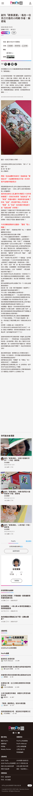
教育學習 (17, 46)
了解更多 (16, 581)
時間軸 (3, 746)
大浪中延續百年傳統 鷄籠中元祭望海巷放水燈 (15, 694)
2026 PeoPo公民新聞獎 (8, 763)
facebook (14, 733)
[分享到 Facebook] (5, 64)
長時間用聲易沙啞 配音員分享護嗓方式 (15, 711)
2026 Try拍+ (5, 760)
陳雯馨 (6, 677)
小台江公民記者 (8, 687)
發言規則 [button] (28, 541)
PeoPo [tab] (13, 541)
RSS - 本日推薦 (6, 780)
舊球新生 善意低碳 (7, 659)
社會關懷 (10, 46)
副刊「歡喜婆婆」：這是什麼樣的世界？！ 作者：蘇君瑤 (17, 459)
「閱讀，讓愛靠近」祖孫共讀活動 (13, 703)
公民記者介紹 (20, 749)
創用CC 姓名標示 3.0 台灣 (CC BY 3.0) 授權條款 (11, 56)
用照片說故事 (5, 769)
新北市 (12, 42)
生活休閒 (24, 46)
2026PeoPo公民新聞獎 (8, 648)
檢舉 (14, 32)
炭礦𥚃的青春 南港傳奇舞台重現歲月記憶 (16, 675)
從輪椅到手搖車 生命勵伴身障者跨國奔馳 (16, 667)
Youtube (19, 733)
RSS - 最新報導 (6, 777)
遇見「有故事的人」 (22, 769)
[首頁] (16, 3)
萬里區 (17, 42)
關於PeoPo (4, 741)
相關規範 (4, 744)
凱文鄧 (6, 705)
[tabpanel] (16, 546)
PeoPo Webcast (8, 661)
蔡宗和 (6, 697)
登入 (21, 546)
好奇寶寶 (6, 462)
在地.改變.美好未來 (22, 766)
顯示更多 (9, 53)
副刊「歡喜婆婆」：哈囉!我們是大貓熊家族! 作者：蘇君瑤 (17, 492)
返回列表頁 (16, 551)
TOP (30, 785)
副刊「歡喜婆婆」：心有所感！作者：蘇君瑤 (17, 526)
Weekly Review (6, 749)
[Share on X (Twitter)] (9, 64)
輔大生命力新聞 (8, 669)
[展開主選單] (2, 3)
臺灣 (8, 42)
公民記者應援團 (21, 746)
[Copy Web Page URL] (15, 64)
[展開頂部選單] (30, 3)
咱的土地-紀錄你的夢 (7, 766)
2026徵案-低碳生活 (22, 760)
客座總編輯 (19, 752)
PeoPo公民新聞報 (22, 741)
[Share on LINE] (12, 64)
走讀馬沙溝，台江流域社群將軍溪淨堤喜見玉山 (15, 684)
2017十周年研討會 (22, 763)
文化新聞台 (7, 713)
